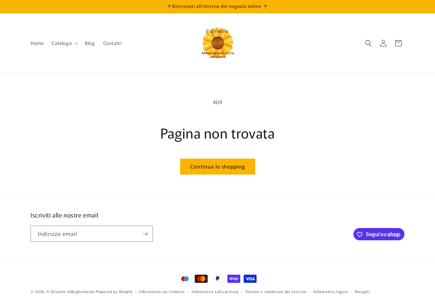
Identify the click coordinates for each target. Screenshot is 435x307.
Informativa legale (330, 291)
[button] (64, 43)
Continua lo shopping (217, 166)
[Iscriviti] (145, 234)
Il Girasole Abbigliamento (71, 291)
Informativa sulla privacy (215, 291)
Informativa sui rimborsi (162, 291)
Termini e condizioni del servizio (276, 291)
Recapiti (362, 291)
